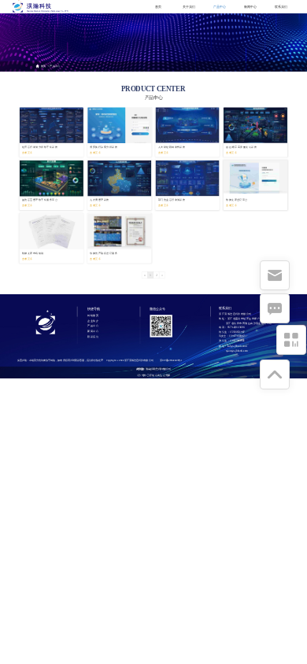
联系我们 (281, 6)
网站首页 (92, 315)
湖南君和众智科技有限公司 (158, 369)
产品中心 (219, 6)
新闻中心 (250, 6)
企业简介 (92, 321)
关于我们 (189, 6)
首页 (158, 6)
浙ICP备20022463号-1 (171, 361)
